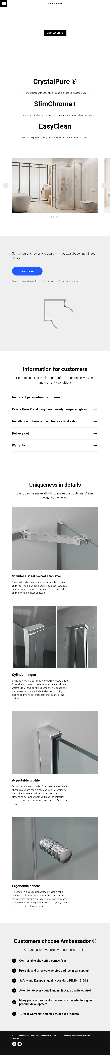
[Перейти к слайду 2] (53, 217)
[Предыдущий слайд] (6, 185)
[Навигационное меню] (4, 3)
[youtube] (19, 1044)
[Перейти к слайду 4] (58, 217)
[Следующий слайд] (104, 185)
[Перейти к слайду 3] (56, 217)
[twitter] (14, 1044)
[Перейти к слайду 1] (51, 217)
